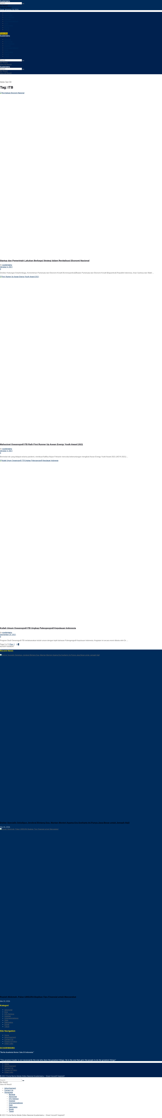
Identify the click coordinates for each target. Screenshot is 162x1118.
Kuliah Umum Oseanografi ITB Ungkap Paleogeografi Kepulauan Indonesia (38, 628)
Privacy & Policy (10, 1041)
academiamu (7, 265)
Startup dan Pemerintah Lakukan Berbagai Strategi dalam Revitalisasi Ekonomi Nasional (44, 260)
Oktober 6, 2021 (6, 267)
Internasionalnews (11, 21)
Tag (6, 82)
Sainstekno (8, 25)
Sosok (6, 28)
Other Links (8, 1044)
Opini (6, 23)
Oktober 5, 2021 (6, 451)
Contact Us (8, 1039)
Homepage (8, 1092)
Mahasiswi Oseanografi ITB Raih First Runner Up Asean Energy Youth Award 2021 (41, 444)
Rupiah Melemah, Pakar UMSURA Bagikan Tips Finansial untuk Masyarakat (38, 997)
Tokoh (6, 30)
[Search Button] (23, 3)
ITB (9, 82)
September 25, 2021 (8, 635)
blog (6, 1012)
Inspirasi (7, 19)
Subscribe (4, 34)
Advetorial (8, 15)
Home (2, 82)
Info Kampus (9, 17)
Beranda (7, 13)
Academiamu (5, 1)
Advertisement (10, 1037)
